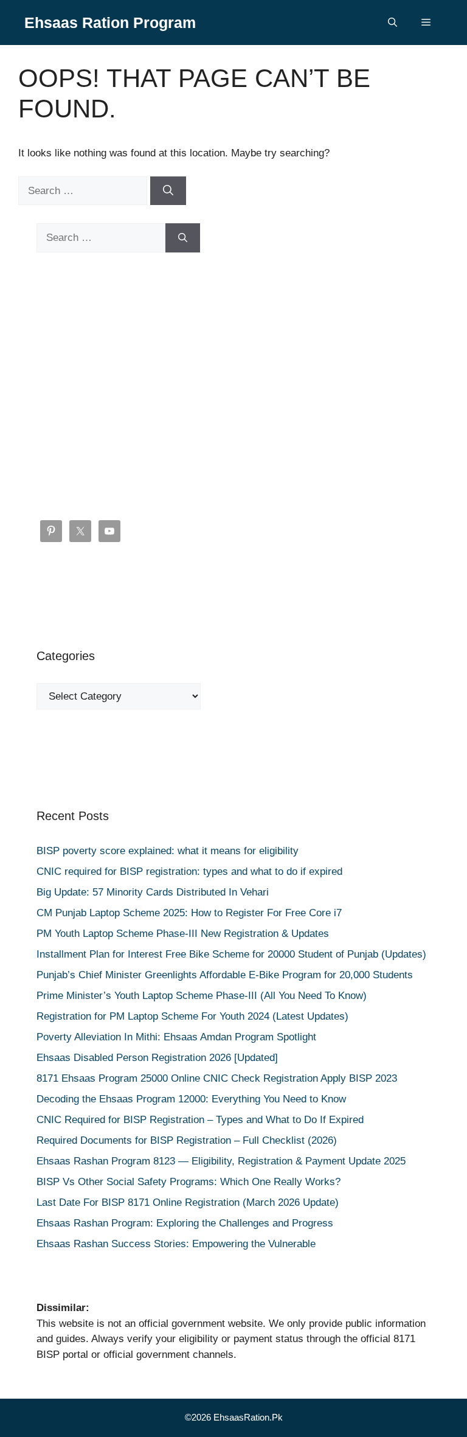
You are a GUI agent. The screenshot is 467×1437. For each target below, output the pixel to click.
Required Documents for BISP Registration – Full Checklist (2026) (186, 1140)
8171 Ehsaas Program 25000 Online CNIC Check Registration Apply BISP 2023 (216, 1078)
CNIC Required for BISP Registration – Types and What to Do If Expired (200, 1120)
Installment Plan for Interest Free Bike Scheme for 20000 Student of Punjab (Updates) (231, 954)
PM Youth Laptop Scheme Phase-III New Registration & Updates (182, 933)
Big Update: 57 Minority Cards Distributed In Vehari (152, 892)
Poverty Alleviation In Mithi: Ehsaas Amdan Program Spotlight (176, 1037)
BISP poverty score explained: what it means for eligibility (167, 851)
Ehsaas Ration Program (110, 22)
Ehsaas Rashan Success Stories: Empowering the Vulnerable (176, 1244)
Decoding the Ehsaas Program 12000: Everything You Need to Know (191, 1099)
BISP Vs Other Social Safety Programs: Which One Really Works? (188, 1182)
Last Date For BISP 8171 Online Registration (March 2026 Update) (187, 1202)
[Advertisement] (233, 386)
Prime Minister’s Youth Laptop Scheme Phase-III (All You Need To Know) (201, 995)
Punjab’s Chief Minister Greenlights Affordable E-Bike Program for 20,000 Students (224, 975)
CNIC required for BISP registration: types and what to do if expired (189, 871)
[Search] (168, 191)
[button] (392, 22)
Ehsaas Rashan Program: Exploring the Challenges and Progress (184, 1223)
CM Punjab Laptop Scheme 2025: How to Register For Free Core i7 (189, 913)
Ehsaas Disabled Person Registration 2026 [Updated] (157, 1057)
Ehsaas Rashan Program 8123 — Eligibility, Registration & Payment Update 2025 (221, 1161)
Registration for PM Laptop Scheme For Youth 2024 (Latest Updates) (192, 1016)
